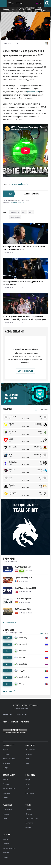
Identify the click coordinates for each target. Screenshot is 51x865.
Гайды (28, 759)
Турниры (37, 9)
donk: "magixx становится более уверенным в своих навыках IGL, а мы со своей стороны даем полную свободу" (24, 318)
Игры (27, 763)
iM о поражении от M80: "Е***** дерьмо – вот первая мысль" (23, 283)
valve (30, 212)
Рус (46, 633)
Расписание (30, 793)
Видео (28, 784)
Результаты (44, 409)
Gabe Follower (15, 217)
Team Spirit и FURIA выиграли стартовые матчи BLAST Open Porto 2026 (24, 248)
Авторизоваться (25, 371)
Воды (27, 788)
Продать (6, 754)
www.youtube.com (20, 184)
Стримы (26, 9)
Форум (28, 779)
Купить (5, 750)
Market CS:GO (22, 714)
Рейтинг (14, 722)
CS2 (23, 212)
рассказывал (33, 92)
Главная (5, 9)
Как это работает (9, 759)
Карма (5, 722)
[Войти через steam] (47, 3)
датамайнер (14, 212)
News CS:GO (7, 714)
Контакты (25, 722)
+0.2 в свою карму (17, 202)
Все (36, 409)
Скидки (5, 768)
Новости (16, 9)
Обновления (30, 750)
